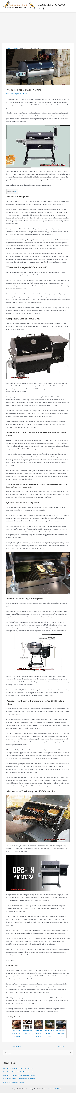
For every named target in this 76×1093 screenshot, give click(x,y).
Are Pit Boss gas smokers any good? (50, 1033)
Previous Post (15, 1046)
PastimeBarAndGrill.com (56, 1089)
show (15, 191)
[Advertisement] (38, 26)
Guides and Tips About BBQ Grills (51, 6)
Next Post (62, 1046)
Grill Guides (10, 94)
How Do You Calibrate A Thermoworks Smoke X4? (19, 1079)
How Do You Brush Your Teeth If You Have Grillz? (18, 1068)
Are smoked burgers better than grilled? (16, 1033)
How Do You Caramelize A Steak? (13, 1082)
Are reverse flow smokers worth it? (61, 1033)
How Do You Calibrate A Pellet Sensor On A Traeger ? (19, 1075)
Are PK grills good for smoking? (39, 1033)
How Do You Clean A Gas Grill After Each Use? (18, 1072)
